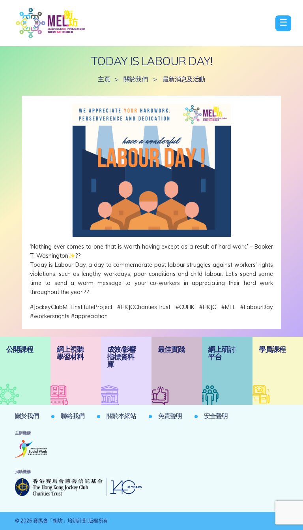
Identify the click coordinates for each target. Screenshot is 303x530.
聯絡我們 (72, 416)
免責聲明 (170, 416)
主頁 (104, 79)
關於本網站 (121, 416)
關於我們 (135, 79)
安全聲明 (216, 416)
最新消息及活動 (184, 79)
